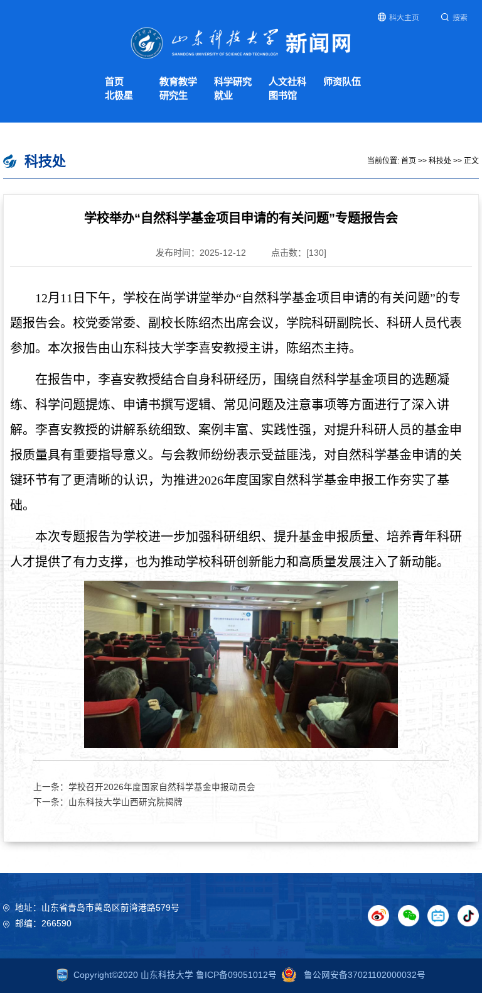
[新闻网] (241, 42)
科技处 (440, 160)
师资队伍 (342, 81)
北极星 (119, 95)
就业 (223, 95)
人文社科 (287, 81)
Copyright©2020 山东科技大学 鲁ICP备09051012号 (175, 975)
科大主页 (404, 17)
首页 (114, 81)
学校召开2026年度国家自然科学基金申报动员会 (161, 787)
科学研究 (233, 81)
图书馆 (283, 95)
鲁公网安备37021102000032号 (363, 975)
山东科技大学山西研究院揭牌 (125, 802)
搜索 (460, 17)
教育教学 (178, 81)
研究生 (173, 95)
